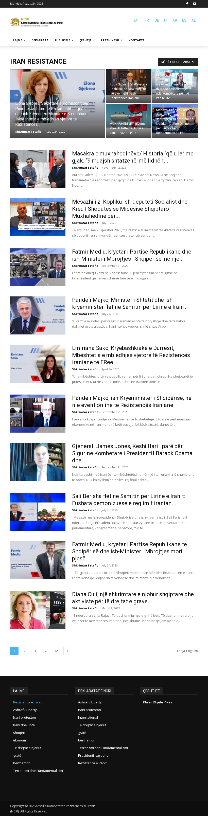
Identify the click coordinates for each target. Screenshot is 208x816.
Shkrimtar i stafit (28, 131)
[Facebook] (187, 4)
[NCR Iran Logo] (38, 22)
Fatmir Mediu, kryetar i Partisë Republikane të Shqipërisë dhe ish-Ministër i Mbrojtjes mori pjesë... (129, 551)
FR (147, 20)
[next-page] (67, 651)
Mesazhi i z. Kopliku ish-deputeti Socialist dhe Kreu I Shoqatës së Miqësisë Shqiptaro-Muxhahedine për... (129, 209)
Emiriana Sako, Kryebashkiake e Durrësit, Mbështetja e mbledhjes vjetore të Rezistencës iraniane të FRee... (131, 355)
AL (194, 20)
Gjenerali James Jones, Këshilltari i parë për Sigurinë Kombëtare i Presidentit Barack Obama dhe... (132, 453)
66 (56, 651)
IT (165, 20)
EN (136, 20)
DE (156, 20)
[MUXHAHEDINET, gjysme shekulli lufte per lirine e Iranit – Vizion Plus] (128, 116)
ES (184, 20)
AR (174, 20)
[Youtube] (195, 4)
